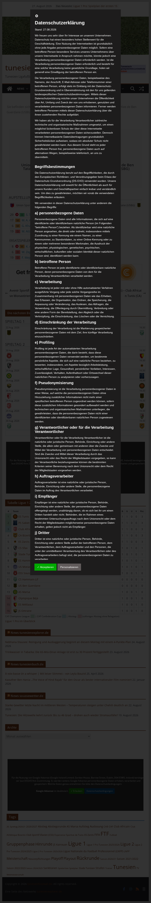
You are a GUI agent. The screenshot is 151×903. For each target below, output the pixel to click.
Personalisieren (69, 567)
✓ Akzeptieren (45, 567)
